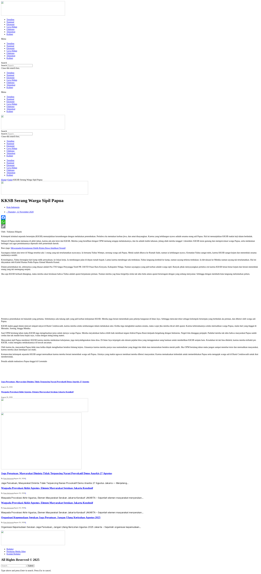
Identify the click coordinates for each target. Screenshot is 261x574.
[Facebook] (130, 217)
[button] (130, 39)
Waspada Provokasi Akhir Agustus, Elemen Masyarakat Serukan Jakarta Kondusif (37, 392)
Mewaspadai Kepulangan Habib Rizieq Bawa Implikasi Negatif (38, 248)
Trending (10, 19)
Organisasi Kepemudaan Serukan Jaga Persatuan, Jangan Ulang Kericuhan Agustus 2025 (50, 517)
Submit (30, 566)
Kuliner (10, 34)
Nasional (10, 22)
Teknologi (11, 32)
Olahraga (10, 29)
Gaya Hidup (12, 27)
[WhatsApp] (130, 222)
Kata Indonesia (8, 478)
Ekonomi (10, 24)
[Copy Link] (130, 226)
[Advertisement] (130, 296)
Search (4, 65)
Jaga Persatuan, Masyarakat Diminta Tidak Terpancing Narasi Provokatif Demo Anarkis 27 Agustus (45, 382)
